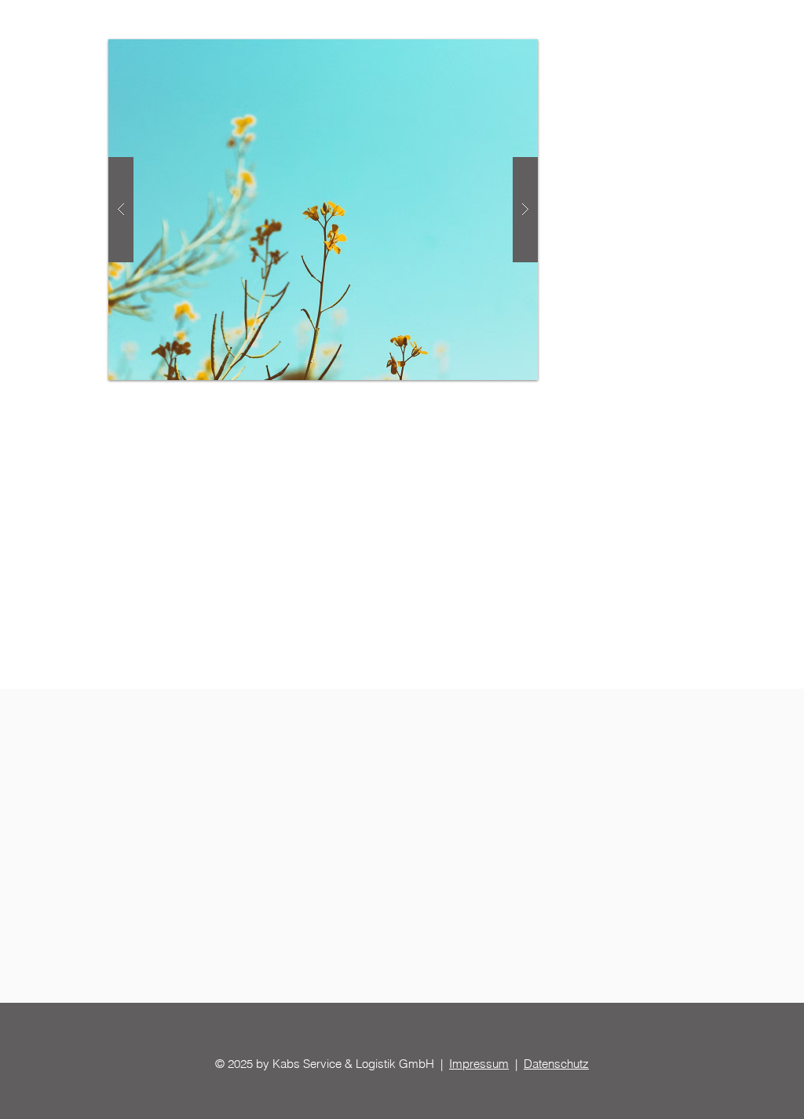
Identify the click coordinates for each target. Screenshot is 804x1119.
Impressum (479, 1063)
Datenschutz (556, 1063)
